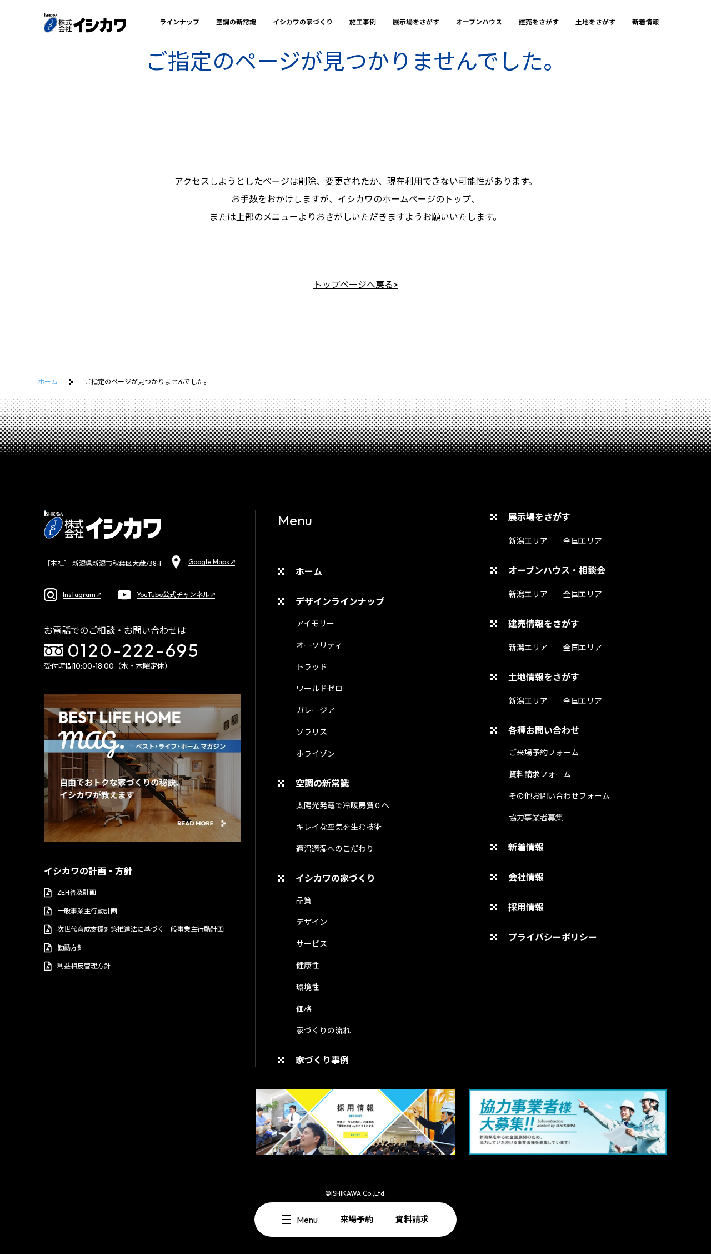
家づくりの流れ (323, 1031)
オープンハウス (479, 22)
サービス (311, 944)
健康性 (307, 966)
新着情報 (645, 22)
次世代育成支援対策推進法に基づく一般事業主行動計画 (140, 929)
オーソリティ (319, 645)
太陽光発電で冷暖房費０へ (342, 805)
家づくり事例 (322, 1060)
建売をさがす (539, 22)
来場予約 (356, 1219)
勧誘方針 (70, 947)
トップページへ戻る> (355, 284)
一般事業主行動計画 (87, 911)
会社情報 (526, 877)
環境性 (307, 987)
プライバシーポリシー (552, 937)
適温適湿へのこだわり (335, 849)
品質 (304, 900)
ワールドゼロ (319, 689)
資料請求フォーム (540, 774)
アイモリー (315, 624)
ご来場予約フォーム (544, 753)
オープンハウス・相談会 (556, 570)
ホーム (48, 381)
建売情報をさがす (543, 623)
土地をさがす (595, 22)
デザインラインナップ (340, 601)
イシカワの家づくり (303, 22)
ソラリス (311, 732)
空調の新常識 (236, 22)
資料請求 (412, 1219)
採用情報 (526, 907)
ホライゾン (315, 754)
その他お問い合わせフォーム (559, 796)
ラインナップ (179, 22)
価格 (304, 1009)
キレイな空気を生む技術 (339, 827)
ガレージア (315, 710)
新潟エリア (528, 541)
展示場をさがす (416, 22)
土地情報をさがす (543, 677)
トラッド (311, 667)
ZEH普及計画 (76, 892)
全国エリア (582, 541)
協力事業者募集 (536, 818)
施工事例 (362, 22)
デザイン (311, 922)
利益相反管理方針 (84, 966)
